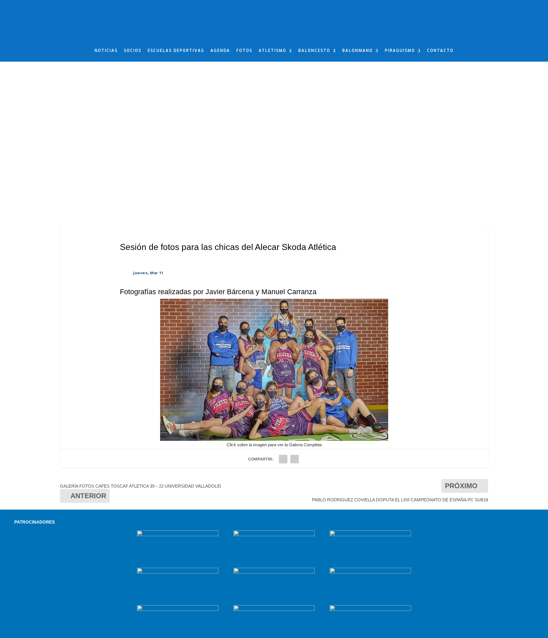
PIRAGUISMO (400, 51)
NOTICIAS (106, 51)
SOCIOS (132, 51)
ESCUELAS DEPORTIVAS (176, 51)
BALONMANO (357, 51)
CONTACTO (440, 51)
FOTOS (244, 51)
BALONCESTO (314, 51)
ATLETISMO (272, 51)
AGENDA (220, 51)
